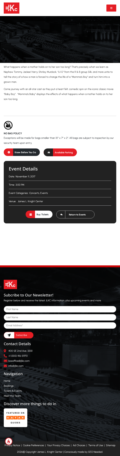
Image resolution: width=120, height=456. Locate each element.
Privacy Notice (12, 445)
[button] (60, 152)
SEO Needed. (95, 451)
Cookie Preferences (33, 445)
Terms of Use (95, 445)
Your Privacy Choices (58, 445)
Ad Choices (79, 445)
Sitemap (110, 445)
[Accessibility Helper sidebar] (8, 441)
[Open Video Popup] (111, 8)
